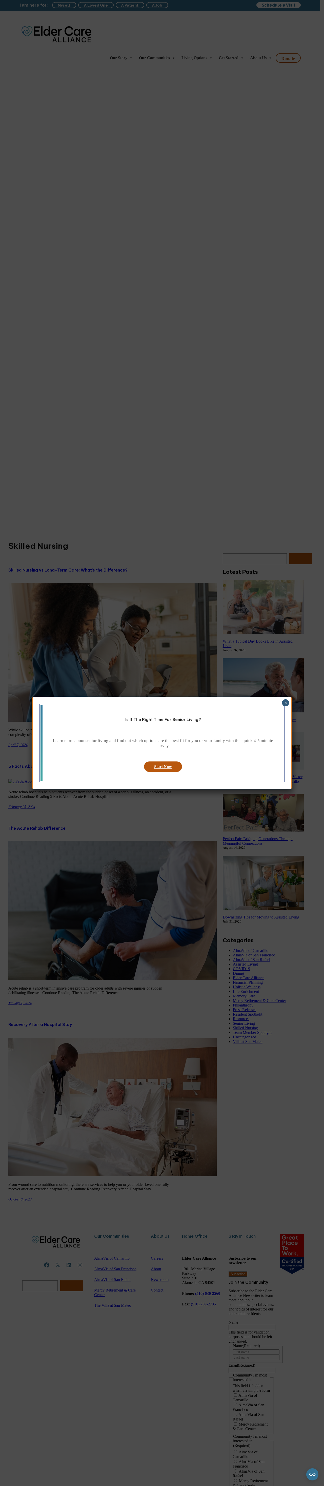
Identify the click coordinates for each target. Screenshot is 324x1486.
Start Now (163, 766)
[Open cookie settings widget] (312, 1474)
